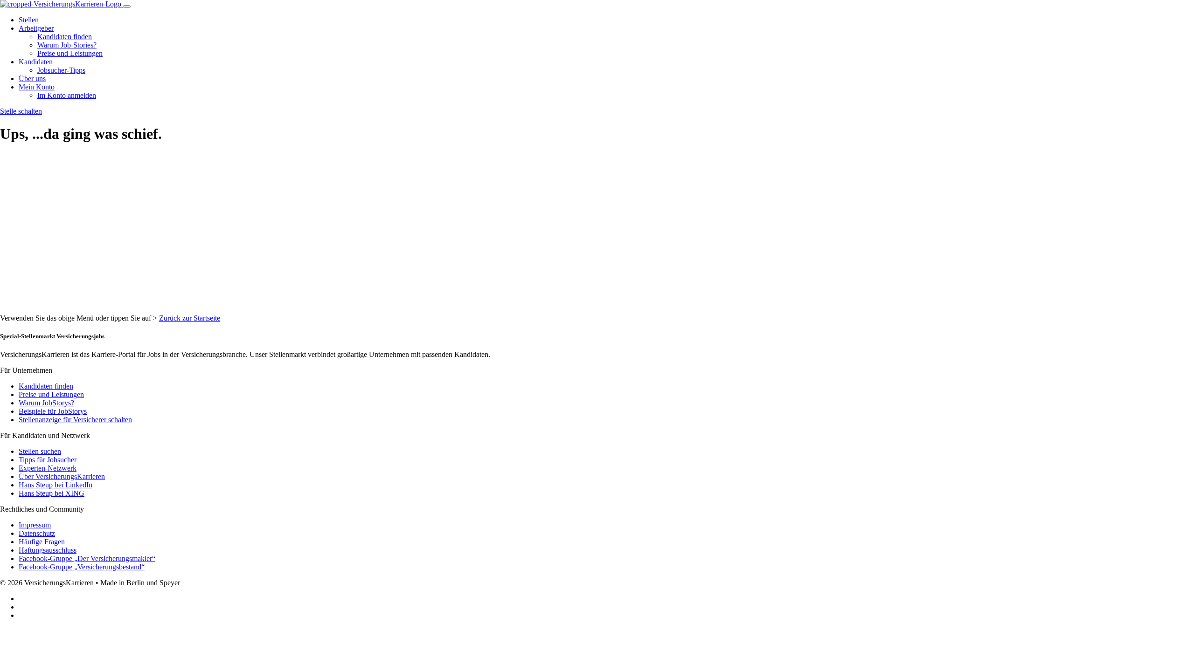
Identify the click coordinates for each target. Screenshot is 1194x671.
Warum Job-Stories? (67, 45)
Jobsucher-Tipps (61, 70)
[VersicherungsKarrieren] (61, 4)
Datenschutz (37, 533)
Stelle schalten (21, 111)
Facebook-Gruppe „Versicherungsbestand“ (82, 567)
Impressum (35, 525)
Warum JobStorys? (46, 403)
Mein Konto (37, 87)
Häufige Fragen (42, 542)
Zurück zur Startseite (189, 318)
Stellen (29, 20)
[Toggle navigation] (127, 6)
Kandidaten (36, 62)
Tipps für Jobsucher (47, 460)
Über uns (32, 78)
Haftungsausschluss (47, 550)
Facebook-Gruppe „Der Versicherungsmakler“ (87, 558)
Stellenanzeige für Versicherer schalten (75, 420)
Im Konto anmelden (66, 95)
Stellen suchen (40, 451)
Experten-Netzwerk (47, 468)
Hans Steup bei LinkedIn (55, 485)
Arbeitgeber (36, 28)
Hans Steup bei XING (51, 493)
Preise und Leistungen (70, 53)
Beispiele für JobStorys (53, 411)
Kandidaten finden (64, 37)
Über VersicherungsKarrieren (62, 476)
